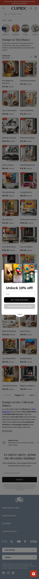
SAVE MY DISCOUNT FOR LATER (19, 306)
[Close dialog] (36, 272)
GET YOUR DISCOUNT (19, 300)
